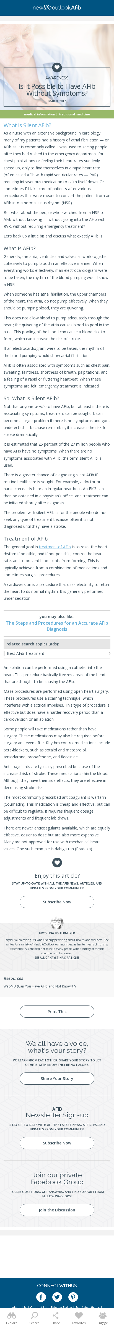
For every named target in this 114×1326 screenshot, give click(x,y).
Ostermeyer (57, 933)
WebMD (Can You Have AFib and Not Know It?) (40, 986)
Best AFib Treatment (25, 653)
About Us (19, 1307)
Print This (57, 1011)
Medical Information (39, 114)
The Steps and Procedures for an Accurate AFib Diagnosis (57, 626)
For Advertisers (88, 1307)
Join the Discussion (57, 1210)
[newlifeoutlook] (57, 8)
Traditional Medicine (74, 114)
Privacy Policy (61, 1307)
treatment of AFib (55, 546)
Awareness (57, 78)
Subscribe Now (57, 901)
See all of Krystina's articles (57, 958)
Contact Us (38, 1307)
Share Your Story (57, 1078)
